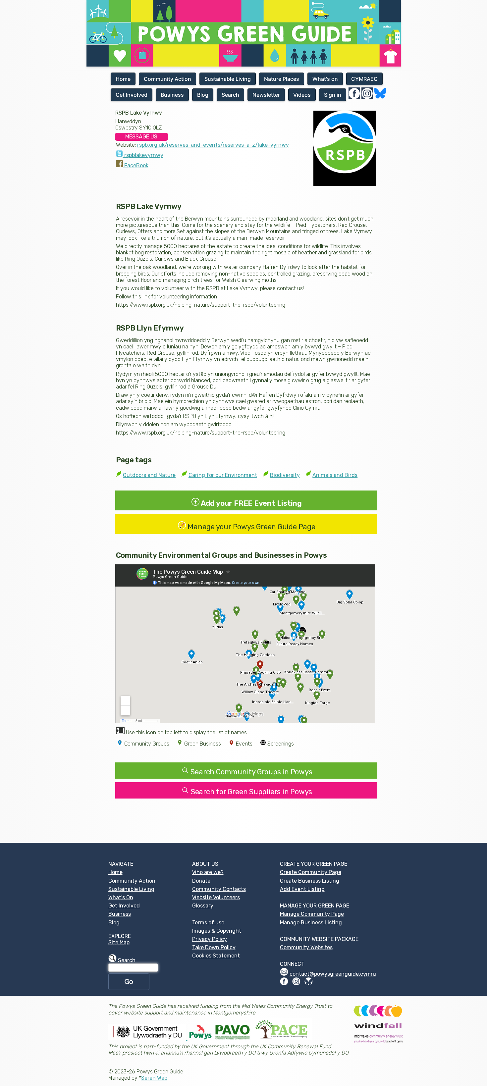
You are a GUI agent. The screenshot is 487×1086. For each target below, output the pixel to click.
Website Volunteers (216, 897)
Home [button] (123, 79)
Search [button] (230, 94)
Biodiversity (285, 475)
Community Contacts (219, 889)
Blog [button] (202, 94)
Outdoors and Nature (149, 475)
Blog (114, 922)
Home (115, 872)
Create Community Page (310, 872)
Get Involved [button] (131, 94)
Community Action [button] (167, 79)
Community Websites (306, 947)
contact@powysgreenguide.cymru (333, 974)
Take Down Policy (214, 947)
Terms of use (208, 922)
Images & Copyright (216, 931)
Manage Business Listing (311, 922)
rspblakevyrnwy (143, 155)
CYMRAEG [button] (364, 79)
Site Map (119, 942)
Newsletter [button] (266, 94)
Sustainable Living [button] (227, 79)
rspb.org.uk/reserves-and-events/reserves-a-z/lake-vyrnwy (213, 145)
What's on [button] (325, 79)
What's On (120, 897)
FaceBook (135, 165)
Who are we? (208, 872)
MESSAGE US (141, 136)
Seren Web (154, 1078)
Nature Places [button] (281, 79)
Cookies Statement (216, 956)
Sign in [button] (332, 94)
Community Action (131, 881)
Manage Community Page (312, 914)
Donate (201, 881)
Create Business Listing (309, 881)
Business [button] (172, 94)
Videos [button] (302, 94)
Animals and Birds (334, 475)
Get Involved (124, 906)
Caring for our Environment (223, 475)
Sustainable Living (131, 889)
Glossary (202, 906)
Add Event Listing (302, 889)
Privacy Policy (209, 939)
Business (119, 914)
